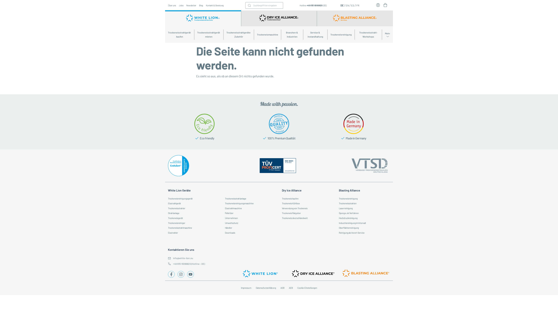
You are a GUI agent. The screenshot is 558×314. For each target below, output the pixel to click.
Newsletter (191, 5)
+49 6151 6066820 (315, 5)
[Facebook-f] (171, 274)
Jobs (181, 5)
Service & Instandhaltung (315, 34)
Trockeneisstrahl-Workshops (368, 34)
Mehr (387, 33)
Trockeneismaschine (267, 34)
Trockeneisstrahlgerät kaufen (179, 34)
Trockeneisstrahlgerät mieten (208, 34)
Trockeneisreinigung (341, 34)
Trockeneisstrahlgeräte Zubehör (238, 34)
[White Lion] (203, 18)
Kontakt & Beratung (215, 5)
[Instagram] (181, 274)
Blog (201, 5)
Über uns (172, 5)
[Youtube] (190, 274)
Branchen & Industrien (292, 34)
